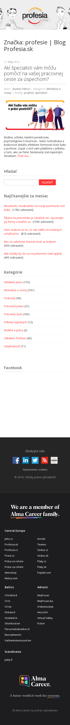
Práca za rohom (14, 561)
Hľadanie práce (13, 282)
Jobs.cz (9, 539)
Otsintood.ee (12, 623)
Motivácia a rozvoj (15, 290)
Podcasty (10, 298)
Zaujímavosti (12, 346)
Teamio (41, 544)
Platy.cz (41, 561)
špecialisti (41, 93)
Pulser (41, 623)
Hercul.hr (42, 612)
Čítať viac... (24, 156)
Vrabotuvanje (45, 606)
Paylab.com (44, 572)
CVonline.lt (11, 595)
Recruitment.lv (13, 634)
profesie (29, 93)
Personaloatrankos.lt (17, 629)
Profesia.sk (11, 544)
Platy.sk (41, 567)
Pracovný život (13, 314)
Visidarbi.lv (11, 618)
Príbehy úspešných (15, 322)
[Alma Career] (35, 681)
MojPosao (43, 595)
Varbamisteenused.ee (18, 640)
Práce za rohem (14, 567)
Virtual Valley (45, 618)
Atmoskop (11, 572)
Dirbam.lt (10, 612)
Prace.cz (10, 555)
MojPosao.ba (45, 601)
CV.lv (7, 601)
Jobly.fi (8, 659)
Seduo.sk (42, 555)
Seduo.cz (42, 550)
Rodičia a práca (13, 330)
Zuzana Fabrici (21, 89)
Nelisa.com (11, 578)
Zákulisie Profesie (15, 338)
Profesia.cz (11, 550)
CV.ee (8, 606)
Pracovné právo (14, 306)
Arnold (41, 539)
